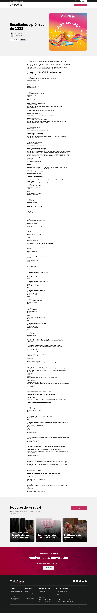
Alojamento (42, 593)
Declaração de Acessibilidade (82, 607)
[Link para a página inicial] (16, 5)
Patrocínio (27, 591)
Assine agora (49, 567)
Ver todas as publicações (79, 508)
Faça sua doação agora (30, 596)
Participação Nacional (15, 593)
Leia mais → (14, 539)
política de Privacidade (62, 607)
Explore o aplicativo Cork (45, 601)
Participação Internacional (16, 596)
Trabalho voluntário (29, 598)
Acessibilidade (42, 591)
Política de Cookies (71, 607)
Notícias (66, 4)
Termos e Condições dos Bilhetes (50, 607)
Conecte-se (76, 1)
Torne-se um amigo (29, 593)
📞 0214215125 (20, 1)
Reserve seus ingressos (81, 4)
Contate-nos (11, 1)
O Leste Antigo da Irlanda (45, 599)
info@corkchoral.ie (15, 1)
